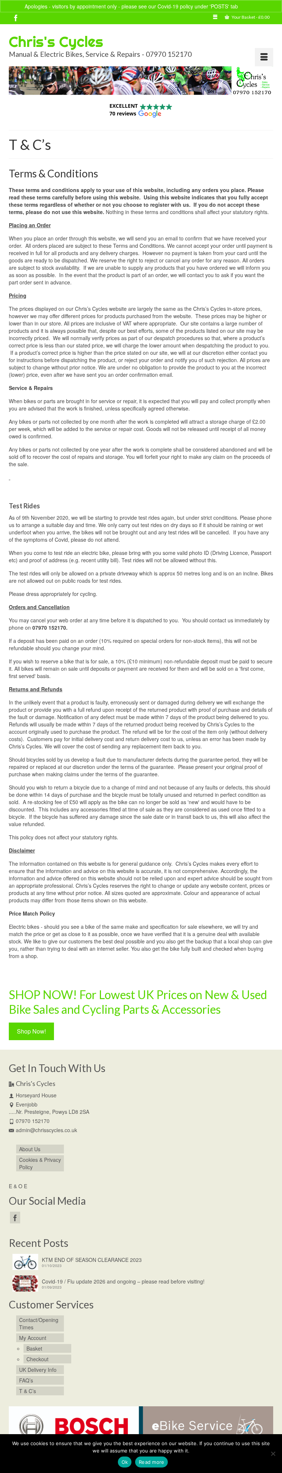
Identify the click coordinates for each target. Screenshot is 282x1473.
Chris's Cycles (56, 42)
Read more (151, 1462)
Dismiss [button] (248, 6)
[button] (141, 110)
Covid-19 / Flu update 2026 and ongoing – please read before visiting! (123, 1281)
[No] (272, 1453)
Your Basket (250, 17)
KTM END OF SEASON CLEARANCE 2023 (92, 1259)
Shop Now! (31, 1031)
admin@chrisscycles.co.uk (46, 1130)
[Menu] (264, 57)
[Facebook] (16, 17)
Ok (125, 1462)
